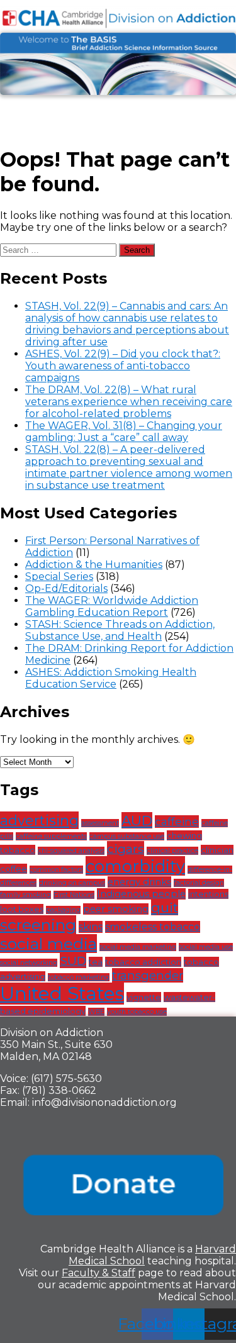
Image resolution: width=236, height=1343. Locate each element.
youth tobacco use (137, 1012)
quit (164, 907)
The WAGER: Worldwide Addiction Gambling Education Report (111, 606)
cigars (125, 848)
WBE (96, 1012)
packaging (63, 910)
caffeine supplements (51, 836)
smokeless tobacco (152, 927)
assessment (100, 823)
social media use (206, 947)
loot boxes (21, 909)
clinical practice (172, 851)
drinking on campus (72, 883)
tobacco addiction (143, 962)
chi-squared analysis (71, 851)
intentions (208, 894)
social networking (28, 963)
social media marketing (137, 947)
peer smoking (116, 909)
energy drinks (139, 882)
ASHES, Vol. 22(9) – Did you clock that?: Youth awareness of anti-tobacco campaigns (122, 366)
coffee (13, 869)
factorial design (199, 883)
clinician (217, 850)
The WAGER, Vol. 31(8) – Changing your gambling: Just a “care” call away (123, 431)
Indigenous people (141, 894)
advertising (39, 820)
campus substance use (126, 836)
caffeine (177, 821)
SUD (73, 960)
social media (48, 943)
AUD (136, 820)
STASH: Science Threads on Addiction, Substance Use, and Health (120, 630)
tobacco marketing (79, 977)
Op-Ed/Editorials (66, 588)
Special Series (59, 576)
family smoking (25, 895)
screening (38, 924)
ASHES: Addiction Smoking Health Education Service (110, 678)
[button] (118, 111)
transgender (147, 975)
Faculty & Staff (98, 1273)
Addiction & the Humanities (93, 565)
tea (96, 962)
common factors (56, 870)
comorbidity (135, 866)
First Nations (73, 895)
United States (62, 994)
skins (91, 927)
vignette (143, 997)
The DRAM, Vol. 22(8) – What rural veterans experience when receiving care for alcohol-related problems (128, 402)
